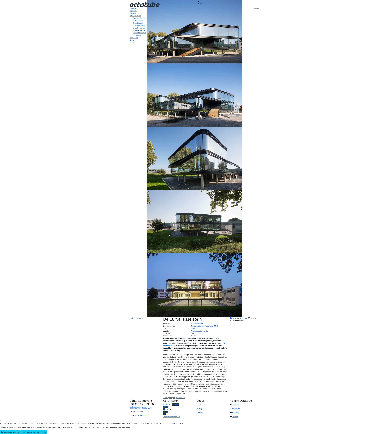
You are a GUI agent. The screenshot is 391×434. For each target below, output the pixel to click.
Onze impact (138, 23)
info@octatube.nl (141, 407)
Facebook (235, 404)
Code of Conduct (139, 33)
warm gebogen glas (171, 398)
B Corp (165, 412)
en (201, 4)
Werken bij (134, 38)
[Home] (145, 4)
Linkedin (235, 417)
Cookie (199, 412)
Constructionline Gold (171, 417)
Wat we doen (138, 20)
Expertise (133, 11)
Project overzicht (136, 318)
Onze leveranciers (140, 28)
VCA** (165, 407)
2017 (193, 328)
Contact (133, 42)
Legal (199, 404)
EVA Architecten (197, 323)
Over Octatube (135, 16)
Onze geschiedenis (140, 25)
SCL (164, 414)
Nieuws (132, 40)
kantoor (182, 398)
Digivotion (143, 415)
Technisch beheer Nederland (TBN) (204, 326)
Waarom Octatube (140, 18)
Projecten (133, 8)
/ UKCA (167, 409)
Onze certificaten (139, 30)
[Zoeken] (254, 12)
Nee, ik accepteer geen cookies (34, 432)
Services (133, 13)
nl (200, 1)
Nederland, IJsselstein (199, 331)
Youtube (235, 412)
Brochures (137, 35)
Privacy (199, 408)
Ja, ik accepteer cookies (10, 432)
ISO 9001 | (171, 404)
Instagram (236, 408)
